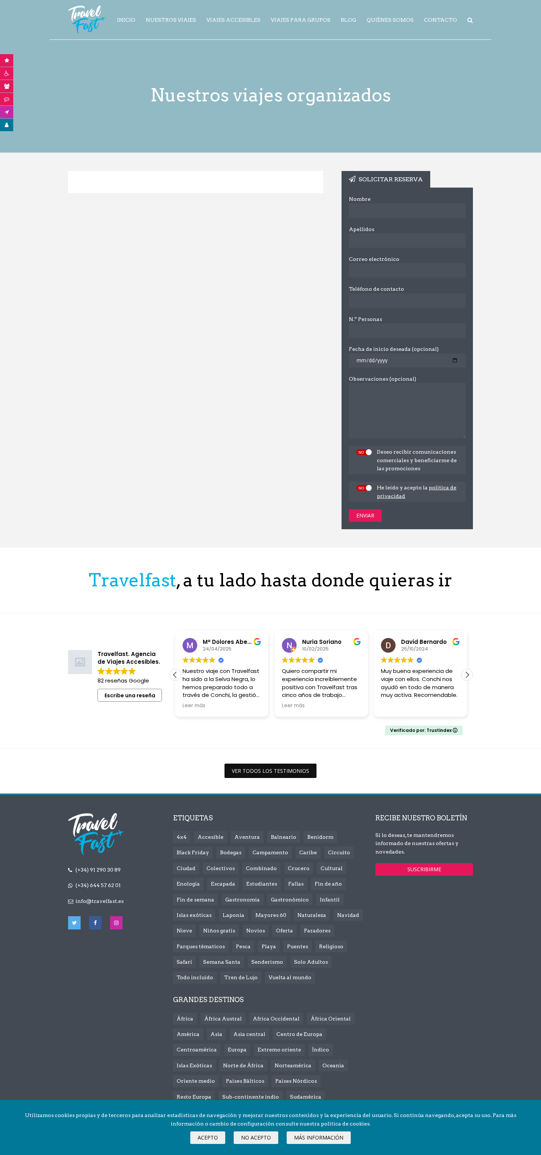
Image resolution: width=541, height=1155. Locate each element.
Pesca (243, 946)
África (185, 1019)
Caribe (308, 852)
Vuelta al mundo (290, 977)
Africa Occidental (276, 1019)
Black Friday (193, 852)
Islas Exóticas (194, 1065)
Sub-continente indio (250, 1097)
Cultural (332, 868)
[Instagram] (116, 922)
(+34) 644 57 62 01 (98, 885)
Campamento (270, 852)
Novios (255, 931)
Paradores (317, 931)
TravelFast (86, 20)
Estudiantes (261, 884)
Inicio (126, 20)
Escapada (223, 884)
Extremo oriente (279, 1050)
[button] (467, 674)
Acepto (208, 1137)
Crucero (299, 868)
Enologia (188, 884)
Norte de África (243, 1065)
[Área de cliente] (7, 125)
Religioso (331, 946)
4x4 (182, 837)
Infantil (330, 900)
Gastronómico (290, 900)
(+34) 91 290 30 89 (98, 870)
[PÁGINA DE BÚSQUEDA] (470, 20)
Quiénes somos (390, 20)
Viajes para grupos (300, 20)
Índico (320, 1050)
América (188, 1034)
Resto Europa (194, 1097)
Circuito (339, 852)
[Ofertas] (7, 60)
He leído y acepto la (416, 492)
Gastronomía (242, 900)
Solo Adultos (311, 962)
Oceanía (333, 1065)
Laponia (233, 915)
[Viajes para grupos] (7, 86)
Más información (318, 1137)
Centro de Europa (299, 1034)
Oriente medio (196, 1081)
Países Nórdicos (296, 1081)
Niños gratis (219, 931)
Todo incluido (195, 977)
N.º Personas (365, 319)
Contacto (440, 20)
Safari (184, 962)
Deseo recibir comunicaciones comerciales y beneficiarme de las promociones (417, 460)
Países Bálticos (245, 1081)
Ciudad (186, 868)
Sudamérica (305, 1097)
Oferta (284, 931)
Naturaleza (311, 915)
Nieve (184, 931)
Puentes (297, 946)
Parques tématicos (201, 946)
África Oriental (331, 1019)
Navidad (348, 915)
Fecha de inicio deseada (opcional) (394, 349)
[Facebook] (95, 922)
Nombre (360, 199)
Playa (269, 946)
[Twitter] (74, 922)
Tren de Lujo (241, 977)
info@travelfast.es (99, 901)
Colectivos (220, 868)
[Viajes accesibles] (7, 73)
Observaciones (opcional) (382, 379)
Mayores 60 (270, 915)
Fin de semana (195, 900)
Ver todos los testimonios (270, 770)
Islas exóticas (194, 915)
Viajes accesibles (233, 20)
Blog (348, 20)
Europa (237, 1050)
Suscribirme (424, 869)
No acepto (256, 1137)
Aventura (247, 837)
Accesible (210, 837)
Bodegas (230, 852)
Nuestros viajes (171, 20)
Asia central (249, 1034)
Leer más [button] (194, 705)
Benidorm (320, 837)
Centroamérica (197, 1050)
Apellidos (361, 229)
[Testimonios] (7, 99)
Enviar (365, 515)
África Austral (223, 1019)
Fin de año (328, 884)
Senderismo (267, 962)
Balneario (283, 837)
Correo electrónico (374, 259)
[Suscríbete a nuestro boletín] (7, 112)
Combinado (261, 868)
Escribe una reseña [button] (130, 695)
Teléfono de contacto (376, 289)
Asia (216, 1034)
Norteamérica (293, 1065)
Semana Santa (221, 962)
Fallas (296, 884)
